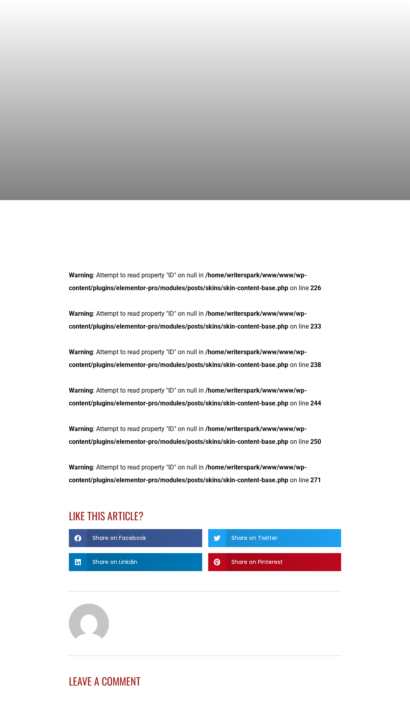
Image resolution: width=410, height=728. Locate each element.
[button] (135, 538)
